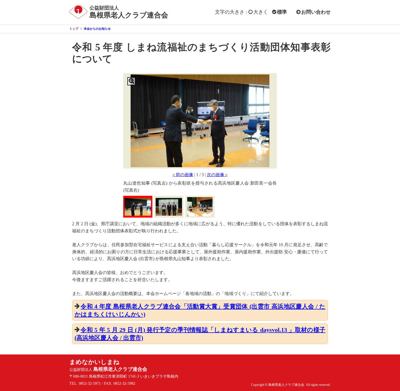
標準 (282, 12)
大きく (260, 12)
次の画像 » (217, 174)
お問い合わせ (316, 12)
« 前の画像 (183, 174)
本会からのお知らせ (97, 28)
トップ (73, 28)
